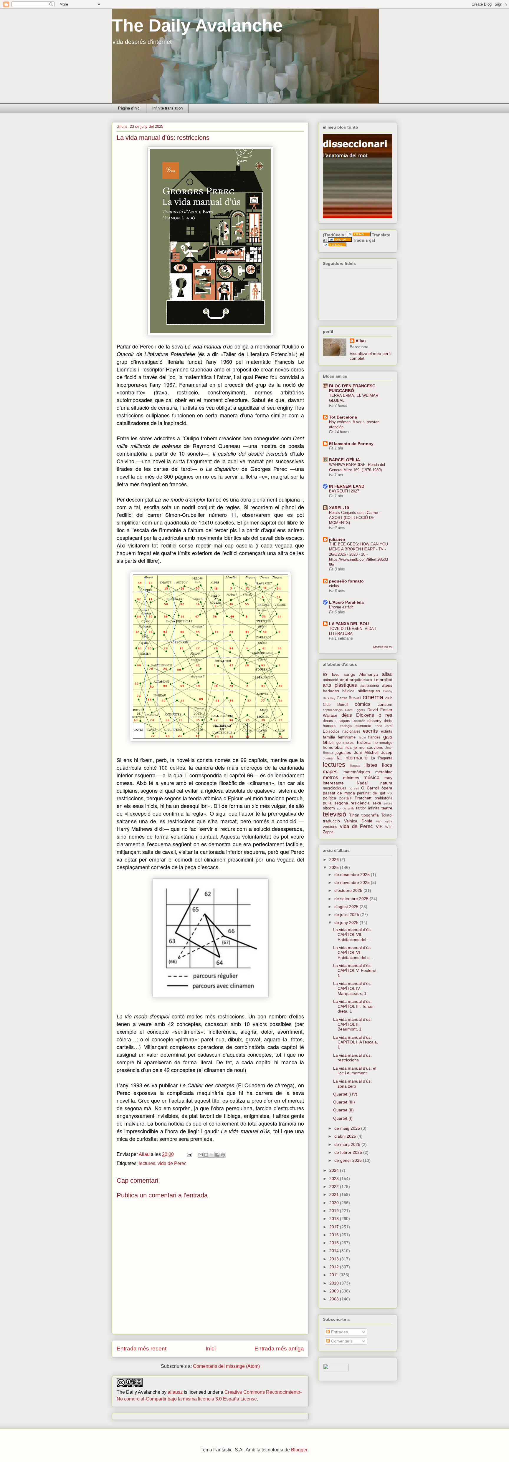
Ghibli (328, 742)
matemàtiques (356, 771)
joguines (343, 752)
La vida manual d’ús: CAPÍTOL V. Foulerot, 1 (355, 970)
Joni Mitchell (366, 752)
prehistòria (383, 798)
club (388, 698)
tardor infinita (367, 808)
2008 (334, 1299)
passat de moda (339, 793)
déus (346, 715)
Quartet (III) (344, 1102)
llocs (387, 765)
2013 (334, 1259)
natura (386, 783)
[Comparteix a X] (212, 1155)
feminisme (347, 737)
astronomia (369, 685)
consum (385, 704)
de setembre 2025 (352, 898)
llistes (370, 765)
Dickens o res (374, 715)
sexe (376, 803)
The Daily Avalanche (197, 25)
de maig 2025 (347, 1128)
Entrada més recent (141, 1348)
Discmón (359, 721)
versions (330, 827)
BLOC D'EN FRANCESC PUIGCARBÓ (352, 388)
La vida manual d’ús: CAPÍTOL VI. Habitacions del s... (353, 952)
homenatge (383, 743)
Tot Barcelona (343, 417)
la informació (352, 758)
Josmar (328, 758)
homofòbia (333, 747)
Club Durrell (335, 705)
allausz (175, 1392)
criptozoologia (333, 710)
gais (387, 737)
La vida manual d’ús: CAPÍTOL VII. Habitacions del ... (352, 934)
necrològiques (334, 788)
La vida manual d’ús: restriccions (352, 1058)
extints (386, 731)
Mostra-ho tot (382, 647)
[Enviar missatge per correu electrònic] (188, 1154)
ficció (362, 737)
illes (348, 747)
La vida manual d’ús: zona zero (352, 1083)
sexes (388, 803)
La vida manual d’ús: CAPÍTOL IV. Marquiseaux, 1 (352, 988)
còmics (363, 704)
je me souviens (369, 747)
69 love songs (339, 674)
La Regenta (381, 758)
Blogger (299, 1449)
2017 (334, 1226)
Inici (211, 1348)
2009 (334, 1291)
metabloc (383, 771)
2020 (334, 1202)
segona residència (352, 803)
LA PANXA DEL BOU (349, 623)
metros (330, 777)
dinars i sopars (336, 721)
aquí (344, 679)
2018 (334, 1218)
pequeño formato (346, 581)
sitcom (329, 808)
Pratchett (363, 798)
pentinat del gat (371, 793)
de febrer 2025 (348, 1152)
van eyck (384, 821)
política (329, 798)
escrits (370, 731)
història (364, 742)
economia (363, 726)
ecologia (346, 726)
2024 (334, 1170)
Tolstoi (386, 815)
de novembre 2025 (352, 882)
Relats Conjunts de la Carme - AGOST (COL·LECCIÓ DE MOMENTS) (354, 517)
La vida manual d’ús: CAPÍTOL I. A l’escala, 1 (355, 1042)
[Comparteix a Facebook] (217, 1155)
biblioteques (369, 690)
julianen (337, 539)
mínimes (351, 777)
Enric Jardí (384, 726)
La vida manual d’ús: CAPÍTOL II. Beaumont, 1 (352, 1024)
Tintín (354, 815)
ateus (387, 685)
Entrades (339, 1332)
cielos (334, 586)
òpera (386, 788)
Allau (361, 340)
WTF (388, 827)
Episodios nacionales (342, 731)
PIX (389, 793)
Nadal (362, 783)
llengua (355, 765)
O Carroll (370, 788)
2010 (334, 1283)
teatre (386, 808)
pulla (327, 803)
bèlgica (348, 691)
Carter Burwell (349, 698)
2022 (334, 1186)
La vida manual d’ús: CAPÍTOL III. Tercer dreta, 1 (353, 1006)
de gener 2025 (348, 1160)
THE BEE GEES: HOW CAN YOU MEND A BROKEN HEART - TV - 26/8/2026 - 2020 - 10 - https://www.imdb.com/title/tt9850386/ (358, 554)
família (329, 737)
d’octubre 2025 (348, 890)
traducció (331, 821)
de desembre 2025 (352, 874)
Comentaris (341, 1341)
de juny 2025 (347, 922)
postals (345, 798)
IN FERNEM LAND (346, 486)
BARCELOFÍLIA (344, 459)
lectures (147, 1163)
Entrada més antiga (279, 1348)
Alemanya (368, 674)
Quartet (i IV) (345, 1094)
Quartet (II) (343, 1110)
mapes (330, 771)
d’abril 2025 (345, 1136)
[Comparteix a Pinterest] (223, 1155)
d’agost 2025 (347, 906)
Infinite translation (167, 108)
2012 (334, 1266)
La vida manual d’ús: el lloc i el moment (354, 1071)
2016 (334, 1234)
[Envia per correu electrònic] (201, 1155)
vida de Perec (172, 1163)
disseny (374, 720)
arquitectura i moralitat (371, 679)
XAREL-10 (339, 507)
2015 (334, 1242)
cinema (373, 697)
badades (331, 690)
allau (387, 674)
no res (354, 788)
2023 (334, 1178)
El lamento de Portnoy (351, 443)
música (371, 777)
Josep (386, 752)
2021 (334, 1194)
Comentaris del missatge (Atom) (226, 1366)
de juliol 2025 (347, 914)
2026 (334, 859)
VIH (379, 826)
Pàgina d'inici (129, 108)
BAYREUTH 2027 (344, 491)
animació (330, 680)
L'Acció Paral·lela (346, 602)
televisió (334, 814)
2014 (334, 1250)
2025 (334, 867)
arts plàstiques (340, 685)
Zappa (328, 832)
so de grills (345, 808)
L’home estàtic (341, 607)
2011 (334, 1274)
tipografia (370, 815)
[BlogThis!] (206, 1155)
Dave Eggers (355, 710)
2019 (334, 1210)
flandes (374, 737)
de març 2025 (347, 1144)
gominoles (345, 743)
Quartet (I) (343, 1118)
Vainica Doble (358, 821)
